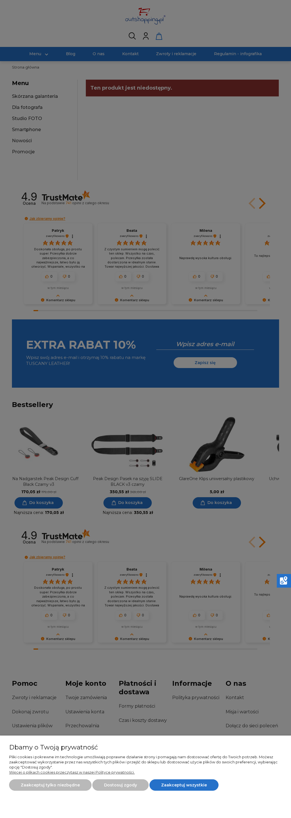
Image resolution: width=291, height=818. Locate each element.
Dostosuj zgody (120, 785)
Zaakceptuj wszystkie (184, 785)
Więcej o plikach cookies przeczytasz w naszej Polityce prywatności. (72, 772)
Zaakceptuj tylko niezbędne (50, 785)
